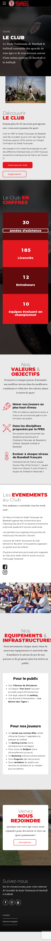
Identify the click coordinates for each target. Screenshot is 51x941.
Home (6, 31)
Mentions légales (10, 922)
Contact (6, 915)
